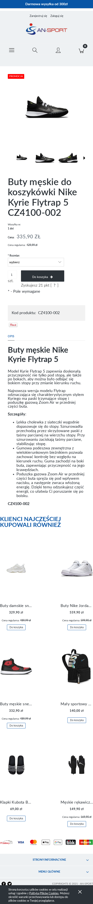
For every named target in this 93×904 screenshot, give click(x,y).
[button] (11, 49)
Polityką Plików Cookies (44, 893)
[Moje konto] (58, 50)
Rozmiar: (14, 255)
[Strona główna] (46, 29)
